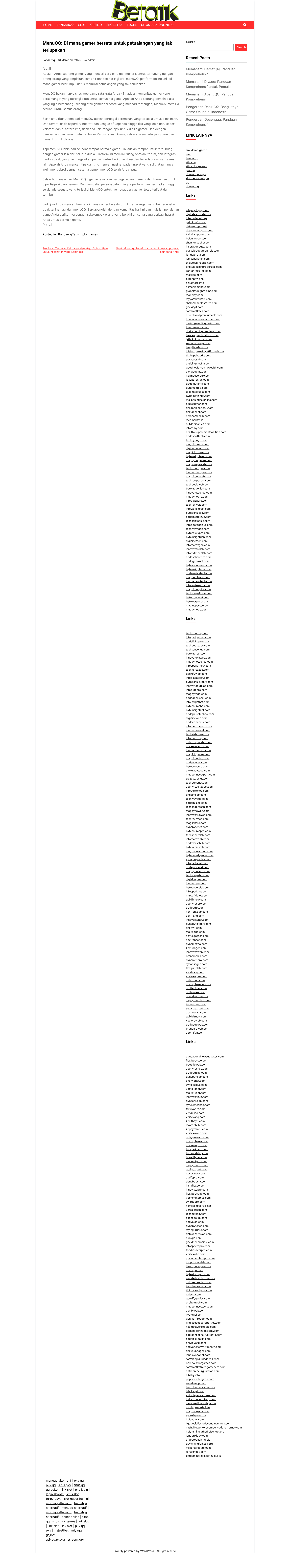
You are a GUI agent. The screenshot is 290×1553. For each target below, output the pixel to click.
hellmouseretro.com (198, 375)
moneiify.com (194, 295)
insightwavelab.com (198, 1262)
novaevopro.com (196, 1145)
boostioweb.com (196, 1064)
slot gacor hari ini (76, 1498)
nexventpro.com (196, 1161)
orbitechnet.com (196, 988)
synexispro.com (196, 1415)
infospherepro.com (198, 1246)
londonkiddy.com (197, 1435)
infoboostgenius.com (199, 524)
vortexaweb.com (196, 1133)
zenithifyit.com (195, 1121)
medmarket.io (194, 420)
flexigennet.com (196, 412)
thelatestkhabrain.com (200, 262)
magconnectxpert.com (200, 774)
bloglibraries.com (197, 347)
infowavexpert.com (198, 508)
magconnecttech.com (199, 1306)
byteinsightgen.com (198, 537)
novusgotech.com (197, 935)
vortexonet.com (196, 1088)
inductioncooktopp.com (201, 1399)
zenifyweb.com (195, 1310)
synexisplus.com (196, 1084)
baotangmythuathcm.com (202, 335)
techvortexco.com (197, 669)
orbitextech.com (196, 1302)
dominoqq (192, 186)
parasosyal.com (196, 359)
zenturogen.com (196, 948)
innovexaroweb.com (199, 814)
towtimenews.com (197, 327)
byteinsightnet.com (198, 710)
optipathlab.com (196, 1072)
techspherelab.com (198, 835)
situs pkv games (196, 166)
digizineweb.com (196, 718)
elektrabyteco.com (198, 770)
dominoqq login (196, 174)
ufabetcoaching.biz (198, 1439)
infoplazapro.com (197, 500)
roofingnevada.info (198, 1407)
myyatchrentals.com (199, 299)
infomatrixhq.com (197, 738)
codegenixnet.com (197, 561)
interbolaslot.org (196, 218)
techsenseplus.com (198, 520)
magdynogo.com (196, 609)
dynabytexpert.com (198, 923)
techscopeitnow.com (199, 593)
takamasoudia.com (198, 391)
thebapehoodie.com (198, 355)
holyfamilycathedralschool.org (205, 1431)
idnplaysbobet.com (198, 1355)
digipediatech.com (197, 448)
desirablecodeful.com (199, 408)
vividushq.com (195, 972)
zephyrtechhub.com (198, 1000)
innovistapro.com (197, 1189)
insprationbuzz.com (198, 246)
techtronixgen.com (198, 468)
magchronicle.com (197, 444)
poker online (70, 1517)
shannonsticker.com (198, 242)
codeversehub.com (198, 843)
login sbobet (55, 1494)
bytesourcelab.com (198, 887)
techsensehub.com (198, 649)
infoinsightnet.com (197, 702)
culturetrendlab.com (198, 1282)
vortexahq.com (195, 1117)
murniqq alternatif (58, 1503)
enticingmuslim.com (198, 363)
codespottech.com (198, 436)
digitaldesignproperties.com (204, 266)
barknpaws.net (195, 278)
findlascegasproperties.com (203, 1322)
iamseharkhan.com (198, 258)
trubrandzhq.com (197, 1153)
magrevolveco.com (198, 577)
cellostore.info (195, 282)
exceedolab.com (196, 1217)
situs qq (191, 162)
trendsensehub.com (198, 1286)
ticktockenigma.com (199, 1290)
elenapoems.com (196, 371)
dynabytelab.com (197, 1076)
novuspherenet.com (198, 984)
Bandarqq (65, 25)
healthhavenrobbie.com (201, 1326)
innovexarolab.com (198, 549)
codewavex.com (196, 762)
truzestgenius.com (197, 778)
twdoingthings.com (198, 395)
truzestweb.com (196, 1004)
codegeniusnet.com (198, 698)
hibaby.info (193, 1375)
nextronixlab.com (197, 911)
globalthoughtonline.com (202, 291)
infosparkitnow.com (198, 665)
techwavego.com (197, 798)
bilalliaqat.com (195, 1391)
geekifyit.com (194, 307)
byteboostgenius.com (199, 855)
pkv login (81, 1489)
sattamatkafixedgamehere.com (205, 1367)
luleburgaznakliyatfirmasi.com (205, 351)
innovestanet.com (197, 919)
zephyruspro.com (197, 903)
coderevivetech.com (199, 573)
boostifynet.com (196, 1157)
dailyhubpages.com (198, 1351)
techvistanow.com (197, 734)
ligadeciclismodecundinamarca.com (208, 1423)
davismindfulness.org (199, 1443)
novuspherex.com (197, 1141)
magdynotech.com (198, 871)
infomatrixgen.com (198, 545)
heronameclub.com (198, 416)
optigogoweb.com (197, 1024)
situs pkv (64, 1485)
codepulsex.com (196, 802)
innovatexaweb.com (198, 657)
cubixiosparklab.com (199, 742)
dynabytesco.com (197, 1226)
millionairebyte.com (198, 1447)
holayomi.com (195, 1419)
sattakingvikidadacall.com (202, 1359)
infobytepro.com (196, 689)
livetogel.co (193, 1314)
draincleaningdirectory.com (203, 331)
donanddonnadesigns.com (202, 1330)
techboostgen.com (198, 645)
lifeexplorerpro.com (198, 1266)
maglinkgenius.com (198, 754)
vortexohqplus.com (198, 1197)
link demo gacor (196, 150)
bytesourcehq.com (198, 706)
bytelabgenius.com (198, 488)
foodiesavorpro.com (199, 1250)
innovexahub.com (197, 1096)
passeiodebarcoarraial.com (203, 250)
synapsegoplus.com (198, 859)
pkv (188, 154)
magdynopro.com (197, 496)
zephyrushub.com (197, 1068)
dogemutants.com (197, 383)
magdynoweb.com (197, 810)
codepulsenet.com (197, 867)
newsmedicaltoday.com (201, 1403)
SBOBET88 (114, 25)
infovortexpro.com (198, 585)
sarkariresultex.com (198, 270)
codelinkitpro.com (197, 641)
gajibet (51, 1535)
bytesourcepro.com (198, 831)
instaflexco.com (196, 1185)
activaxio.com (195, 1221)
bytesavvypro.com (198, 533)
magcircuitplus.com (198, 589)
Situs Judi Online (155, 25)
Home (47, 25)
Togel (132, 25)
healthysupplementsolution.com (206, 432)
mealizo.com (194, 274)
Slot (82, 25)
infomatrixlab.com (197, 839)
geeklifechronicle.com (200, 1242)
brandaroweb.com (197, 1028)
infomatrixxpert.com (199, 726)
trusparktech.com (197, 1149)
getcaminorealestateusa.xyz (204, 1455)
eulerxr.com (193, 1294)
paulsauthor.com (196, 403)
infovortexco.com (197, 790)
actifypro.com (195, 1177)
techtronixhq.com (197, 633)
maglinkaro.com (196, 823)
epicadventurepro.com (200, 1258)
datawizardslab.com (199, 1234)
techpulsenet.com (197, 782)
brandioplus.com (196, 956)
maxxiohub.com (196, 1125)
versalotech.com (196, 1209)
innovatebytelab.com (199, 685)
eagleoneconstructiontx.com (204, 1334)
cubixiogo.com (195, 980)
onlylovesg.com (196, 1342)
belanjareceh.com (197, 238)
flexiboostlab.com (197, 1193)
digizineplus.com (196, 879)
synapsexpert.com (197, 1008)
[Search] (245, 25)
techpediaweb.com (198, 484)
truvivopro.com (195, 1109)
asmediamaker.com (198, 287)
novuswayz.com (196, 1173)
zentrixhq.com (195, 915)
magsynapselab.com (199, 464)
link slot (66, 1489)
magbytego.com (196, 694)
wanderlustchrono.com (200, 1278)
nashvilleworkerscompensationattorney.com (214, 1427)
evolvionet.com (195, 1080)
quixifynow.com (196, 899)
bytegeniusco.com (197, 512)
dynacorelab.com (197, 1100)
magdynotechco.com (199, 661)
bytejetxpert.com (197, 601)
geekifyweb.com (196, 673)
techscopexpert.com (199, 480)
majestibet (61, 1530)
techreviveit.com (196, 504)
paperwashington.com (200, 1379)
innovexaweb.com (197, 952)
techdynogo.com (196, 440)
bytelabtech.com (196, 653)
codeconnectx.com (198, 722)
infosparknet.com (197, 891)
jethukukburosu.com (199, 339)
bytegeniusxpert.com (199, 681)
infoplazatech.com (197, 677)
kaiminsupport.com (198, 234)
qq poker (52, 1489)
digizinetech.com (197, 541)
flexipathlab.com (196, 968)
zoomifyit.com (195, 1032)
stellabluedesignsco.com (201, 399)
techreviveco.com (197, 819)
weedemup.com (196, 1383)
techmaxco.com (196, 1213)
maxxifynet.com (196, 1092)
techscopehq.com (197, 875)
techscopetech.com (198, 806)
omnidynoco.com (197, 996)
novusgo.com (194, 1270)
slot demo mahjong (198, 178)
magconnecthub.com (199, 851)
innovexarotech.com (199, 581)
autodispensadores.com (201, 1395)
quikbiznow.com (196, 1016)
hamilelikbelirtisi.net (198, 1205)
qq (187, 182)
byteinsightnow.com (198, 569)
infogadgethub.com (198, 637)
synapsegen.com (196, 964)
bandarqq (192, 158)
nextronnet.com (196, 940)
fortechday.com (196, 1451)
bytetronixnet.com (197, 597)
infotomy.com (194, 428)
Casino (96, 25)
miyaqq (76, 1530)
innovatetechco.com (199, 492)
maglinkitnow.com (197, 452)
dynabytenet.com (197, 827)
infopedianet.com (197, 863)
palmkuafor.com (196, 222)
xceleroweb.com (196, 1020)
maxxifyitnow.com (197, 895)
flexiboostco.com (197, 1060)
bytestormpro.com (198, 1274)
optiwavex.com (195, 992)
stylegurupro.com (197, 1230)
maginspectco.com (198, 605)
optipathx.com (195, 907)
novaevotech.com (197, 746)
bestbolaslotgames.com (201, 1363)
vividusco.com (195, 1113)
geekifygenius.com (198, 1298)
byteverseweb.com (198, 847)
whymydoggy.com (197, 210)
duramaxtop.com (197, 387)
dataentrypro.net (196, 226)
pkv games (90, 234)
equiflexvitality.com (198, 1338)
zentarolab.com (196, 1012)
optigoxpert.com (196, 1169)
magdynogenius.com (199, 460)
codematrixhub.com (198, 516)
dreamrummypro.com (199, 230)
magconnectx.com (197, 1411)
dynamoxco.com (196, 944)
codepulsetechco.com (200, 714)
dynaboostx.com (196, 1181)
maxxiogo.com (195, 931)
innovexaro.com (196, 883)
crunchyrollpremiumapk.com (204, 315)
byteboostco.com (197, 766)
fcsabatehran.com (197, 379)
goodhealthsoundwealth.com (204, 367)
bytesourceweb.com (199, 565)
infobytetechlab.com (199, 553)
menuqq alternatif (58, 1480)
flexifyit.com (194, 927)
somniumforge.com (198, 343)
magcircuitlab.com (197, 758)
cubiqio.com (194, 1238)
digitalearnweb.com (198, 214)
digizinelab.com (196, 794)
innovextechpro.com (199, 472)
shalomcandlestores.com (202, 303)
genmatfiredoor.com (199, 1318)
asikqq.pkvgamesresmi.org (65, 1539)
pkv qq (190, 170)
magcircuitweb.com (198, 476)
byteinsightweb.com (199, 456)
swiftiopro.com (195, 1201)
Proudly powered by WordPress (134, 1551)
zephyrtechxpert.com (199, 786)
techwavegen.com (197, 528)
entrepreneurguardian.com (203, 1371)
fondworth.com (196, 254)
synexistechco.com (198, 1105)
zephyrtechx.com (197, 1165)
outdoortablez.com (198, 424)
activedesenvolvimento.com (204, 1346)
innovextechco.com (198, 750)
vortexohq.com (195, 1254)
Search (190, 41)
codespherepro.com (198, 557)
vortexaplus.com (196, 976)
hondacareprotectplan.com (203, 319)
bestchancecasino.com (200, 1387)
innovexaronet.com (198, 730)
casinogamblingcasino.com (203, 323)
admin (91, 60)
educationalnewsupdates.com (205, 1056)
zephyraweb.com (197, 1129)
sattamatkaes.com (197, 311)
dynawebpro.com (197, 960)
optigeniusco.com (197, 1137)
